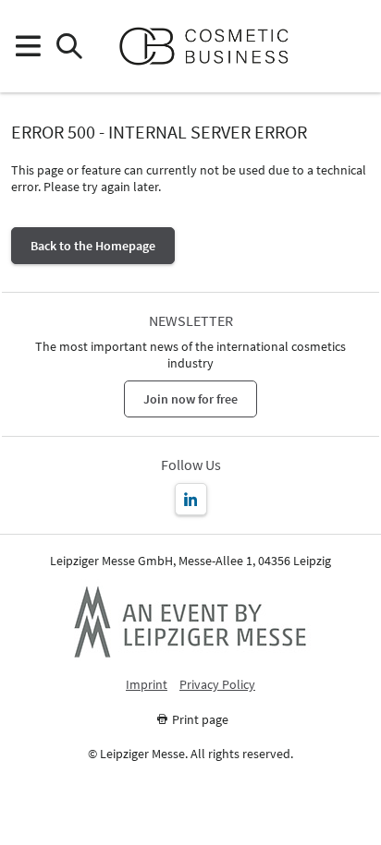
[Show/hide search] (69, 46)
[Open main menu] (27, 46)
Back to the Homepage (93, 245)
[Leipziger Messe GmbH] (190, 621)
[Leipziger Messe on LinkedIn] (191, 499)
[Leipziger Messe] (354, 46)
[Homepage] (211, 46)
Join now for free (190, 399)
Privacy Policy (217, 685)
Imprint (146, 685)
